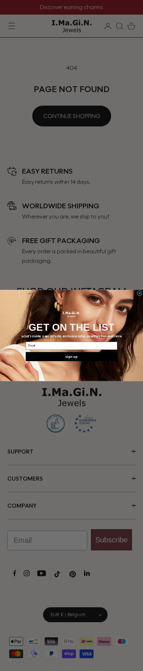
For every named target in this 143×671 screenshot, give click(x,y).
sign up (71, 357)
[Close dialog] (139, 293)
